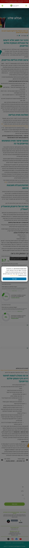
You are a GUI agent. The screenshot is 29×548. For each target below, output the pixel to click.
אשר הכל (14, 279)
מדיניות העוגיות (14, 275)
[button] (26, 5)
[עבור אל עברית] (2, 6)
